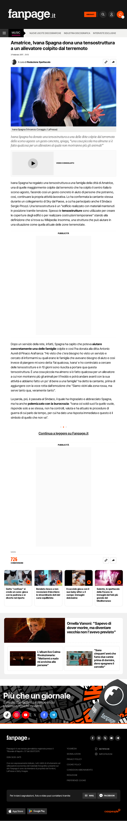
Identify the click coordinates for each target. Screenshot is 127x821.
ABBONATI (90, 14)
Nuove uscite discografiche (45, 33)
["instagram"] (16, 715)
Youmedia (72, 748)
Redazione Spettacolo (38, 62)
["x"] (35, 715)
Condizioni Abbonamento (80, 770)
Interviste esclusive (104, 33)
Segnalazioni (74, 754)
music (16, 32)
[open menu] (4, 33)
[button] (113, 62)
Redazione (72, 775)
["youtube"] (25, 715)
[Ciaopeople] (112, 812)
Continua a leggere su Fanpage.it (63, 433)
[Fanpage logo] (27, 14)
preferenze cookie (76, 780)
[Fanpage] (18, 738)
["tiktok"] (7, 715)
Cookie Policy (74, 764)
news (13, 552)
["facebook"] (44, 715)
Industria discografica (77, 33)
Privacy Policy (74, 759)
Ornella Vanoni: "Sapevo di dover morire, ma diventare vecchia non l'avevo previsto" (91, 627)
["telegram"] (53, 715)
